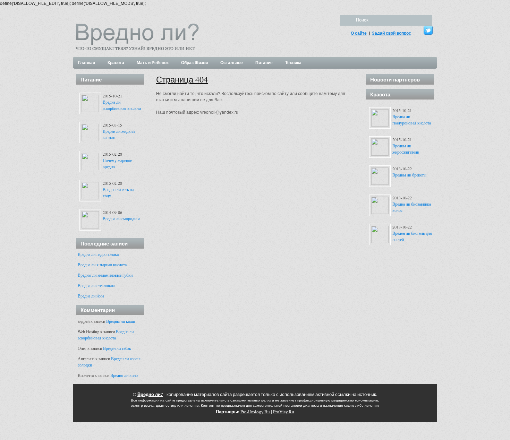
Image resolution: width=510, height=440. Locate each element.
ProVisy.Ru (283, 411)
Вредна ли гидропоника (98, 254)
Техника (293, 63)
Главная (86, 63)
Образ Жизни (194, 63)
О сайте (359, 33)
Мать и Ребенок (153, 63)
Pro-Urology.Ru (255, 411)
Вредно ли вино (124, 375)
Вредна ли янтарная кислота (102, 264)
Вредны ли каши (120, 321)
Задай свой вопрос (391, 33)
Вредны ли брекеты (409, 175)
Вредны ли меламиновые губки (105, 275)
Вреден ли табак (117, 348)
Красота (116, 63)
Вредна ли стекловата (96, 285)
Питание (264, 63)
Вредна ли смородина (121, 218)
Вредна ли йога (91, 296)
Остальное (231, 63)
